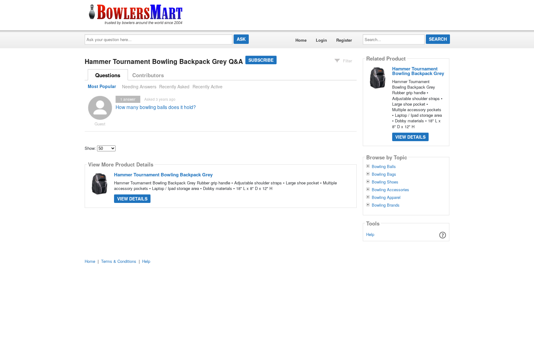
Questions (107, 75)
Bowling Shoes (385, 182)
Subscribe (260, 60)
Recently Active (207, 86)
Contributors (148, 75)
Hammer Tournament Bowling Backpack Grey (163, 174)
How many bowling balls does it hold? (156, 106)
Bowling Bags (384, 174)
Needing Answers (139, 86)
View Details (132, 199)
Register (344, 40)
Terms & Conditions (118, 261)
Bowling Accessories (390, 189)
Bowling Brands (386, 205)
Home (301, 40)
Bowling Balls (384, 166)
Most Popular (102, 86)
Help (370, 234)
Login (321, 40)
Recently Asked (174, 86)
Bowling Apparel (386, 197)
